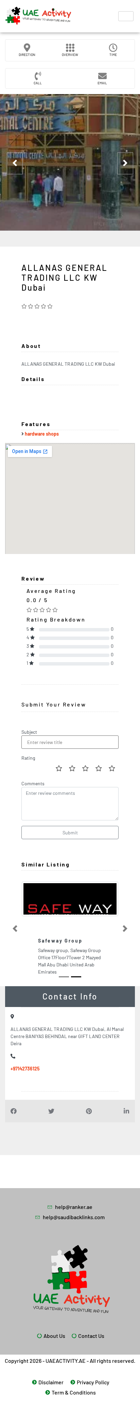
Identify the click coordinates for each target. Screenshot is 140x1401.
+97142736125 (25, 1068)
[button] (14, 928)
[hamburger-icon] (126, 16)
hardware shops (42, 434)
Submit (70, 832)
